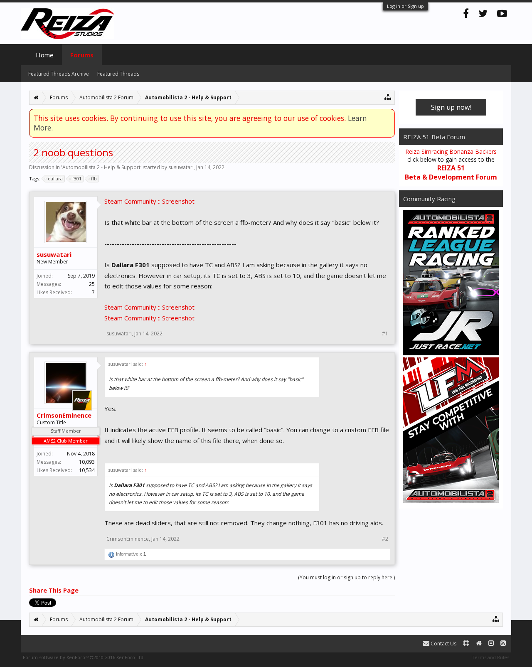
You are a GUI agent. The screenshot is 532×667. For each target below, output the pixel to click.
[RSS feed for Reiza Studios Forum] (503, 643)
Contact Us (442, 643)
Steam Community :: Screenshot (149, 201)
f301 (76, 178)
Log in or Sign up (405, 6)
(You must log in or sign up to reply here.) (346, 577)
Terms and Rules (490, 657)
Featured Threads (118, 73)
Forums (82, 55)
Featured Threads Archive (58, 73)
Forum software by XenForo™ (84, 657)
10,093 (87, 461)
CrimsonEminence (64, 415)
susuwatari (181, 167)
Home (45, 55)
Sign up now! (451, 107)
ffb (94, 178)
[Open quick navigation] (388, 97)
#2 (385, 539)
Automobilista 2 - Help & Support (101, 167)
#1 (385, 333)
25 (92, 284)
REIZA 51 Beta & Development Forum (451, 172)
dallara (55, 178)
